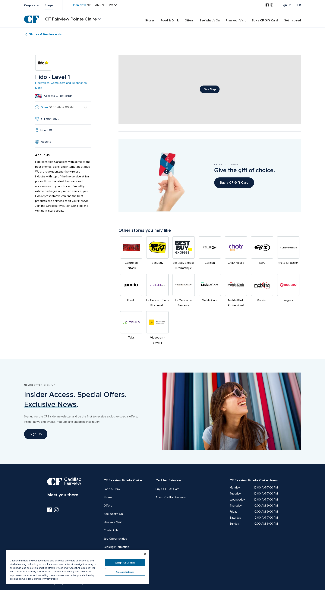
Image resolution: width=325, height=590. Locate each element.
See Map (210, 89)
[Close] (145, 554)
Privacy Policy (50, 578)
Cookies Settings (125, 571)
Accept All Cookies (125, 562)
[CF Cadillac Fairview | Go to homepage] (31, 19)
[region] (77, 566)
